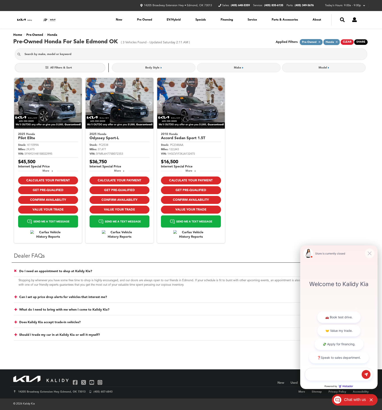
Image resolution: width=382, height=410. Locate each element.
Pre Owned (144, 19)
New (119, 19)
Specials (200, 19)
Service (252, 19)
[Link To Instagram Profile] (99, 382)
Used (294, 382)
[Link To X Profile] (84, 382)
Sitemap (317, 392)
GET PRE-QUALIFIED (48, 190)
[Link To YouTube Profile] (92, 382)
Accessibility (361, 392)
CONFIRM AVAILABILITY (48, 199)
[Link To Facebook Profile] (76, 382)
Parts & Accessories (285, 19)
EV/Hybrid (174, 19)
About (317, 19)
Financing (227, 19)
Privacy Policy (337, 392)
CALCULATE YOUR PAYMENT (48, 180)
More (45, 171)
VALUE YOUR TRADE (48, 209)
